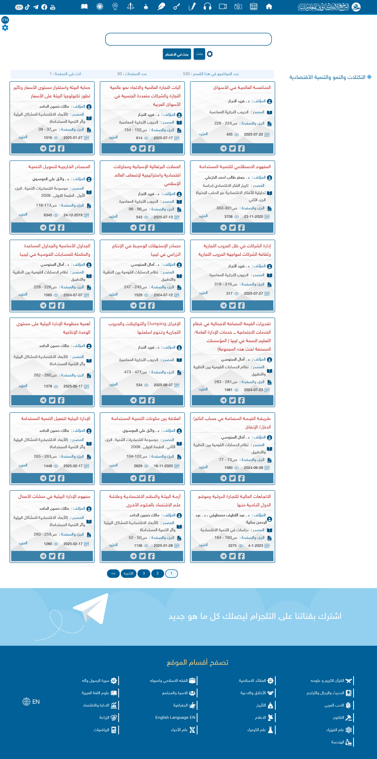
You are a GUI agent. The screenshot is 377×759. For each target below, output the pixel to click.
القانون (338, 717)
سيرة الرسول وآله (95, 681)
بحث (199, 54)
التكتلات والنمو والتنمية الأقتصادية (327, 77)
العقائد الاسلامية (252, 681)
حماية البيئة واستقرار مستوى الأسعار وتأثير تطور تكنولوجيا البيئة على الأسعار (51, 92)
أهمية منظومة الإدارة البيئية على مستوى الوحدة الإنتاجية (53, 328)
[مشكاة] (146, 8)
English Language (171, 717)
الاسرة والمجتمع (175, 693)
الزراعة (104, 717)
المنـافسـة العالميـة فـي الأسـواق (242, 88)
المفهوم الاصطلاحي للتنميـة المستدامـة (235, 167)
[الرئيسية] (269, 8)
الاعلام (260, 717)
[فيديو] (223, 8)
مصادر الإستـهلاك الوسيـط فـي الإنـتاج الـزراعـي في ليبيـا (146, 250)
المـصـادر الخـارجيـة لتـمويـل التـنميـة (59, 167)
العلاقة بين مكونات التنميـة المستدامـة (146, 419)
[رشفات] (161, 8)
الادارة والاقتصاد (96, 705)
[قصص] (84, 8)
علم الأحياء (179, 730)
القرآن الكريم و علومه (327, 681)
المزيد (203, 134)
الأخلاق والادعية (253, 693)
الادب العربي (334, 705)
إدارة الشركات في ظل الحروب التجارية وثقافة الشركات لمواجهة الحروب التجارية (235, 250)
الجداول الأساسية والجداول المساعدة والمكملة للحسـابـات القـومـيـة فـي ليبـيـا (55, 250)
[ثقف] (100, 8)
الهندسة (337, 742)
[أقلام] (192, 8)
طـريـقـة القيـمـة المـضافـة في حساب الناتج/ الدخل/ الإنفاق (232, 423)
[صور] (238, 8)
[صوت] (207, 8)
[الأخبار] (253, 8)
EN (5, 20)
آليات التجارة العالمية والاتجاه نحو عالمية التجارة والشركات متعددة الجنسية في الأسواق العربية (145, 96)
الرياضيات (101, 730)
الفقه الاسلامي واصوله (169, 681)
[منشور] (130, 8)
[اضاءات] (115, 8)
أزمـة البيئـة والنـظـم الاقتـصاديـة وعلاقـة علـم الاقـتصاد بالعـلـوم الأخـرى (145, 501)
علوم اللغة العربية (95, 693)
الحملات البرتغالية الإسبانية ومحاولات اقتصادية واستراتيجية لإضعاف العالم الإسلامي (147, 175)
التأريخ (261, 705)
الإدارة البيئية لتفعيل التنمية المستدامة (55, 419)
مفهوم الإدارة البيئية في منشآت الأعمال (54, 497)
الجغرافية (180, 705)
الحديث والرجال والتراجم (325, 693)
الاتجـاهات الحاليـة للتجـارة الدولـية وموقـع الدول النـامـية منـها (234, 501)
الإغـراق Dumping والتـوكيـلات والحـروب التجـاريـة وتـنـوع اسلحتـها (144, 328)
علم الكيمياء (256, 730)
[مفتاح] (177, 8)
